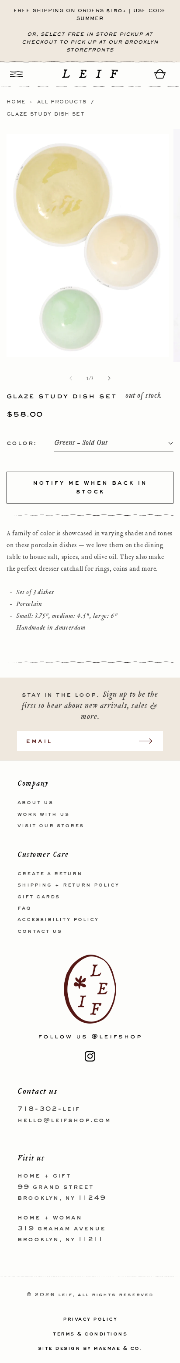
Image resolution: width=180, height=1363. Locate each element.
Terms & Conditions (90, 1334)
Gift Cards (38, 897)
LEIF (65, 1295)
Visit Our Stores (50, 826)
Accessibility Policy (58, 919)
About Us (35, 802)
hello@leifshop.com (64, 1120)
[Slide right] (109, 378)
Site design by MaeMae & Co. (90, 1348)
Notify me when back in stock (90, 487)
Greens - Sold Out (80, 443)
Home (16, 102)
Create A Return (50, 874)
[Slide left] (70, 378)
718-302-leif (48, 1109)
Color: (22, 443)
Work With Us (43, 814)
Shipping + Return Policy (68, 885)
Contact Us (39, 931)
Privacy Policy (90, 1319)
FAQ (24, 908)
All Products (62, 102)
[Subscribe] (150, 741)
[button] (16, 74)
